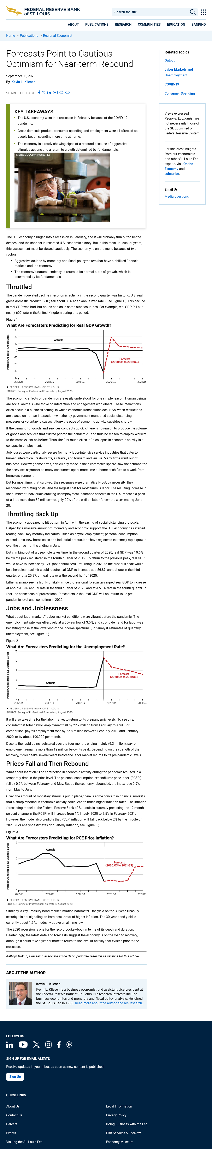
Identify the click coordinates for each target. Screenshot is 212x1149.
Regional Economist (57, 36)
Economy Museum (119, 1142)
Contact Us (14, 1115)
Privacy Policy (116, 1115)
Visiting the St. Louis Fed (24, 1142)
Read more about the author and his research (108, 1003)
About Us (12, 1106)
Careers (11, 1124)
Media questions (177, 196)
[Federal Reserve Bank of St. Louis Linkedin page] (9, 1046)
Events (11, 1133)
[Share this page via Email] (55, 92)
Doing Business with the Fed (126, 1124)
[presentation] (73, 25)
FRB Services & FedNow (123, 1133)
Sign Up (15, 1077)
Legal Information (119, 1106)
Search (193, 12)
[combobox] (150, 12)
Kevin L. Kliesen (23, 82)
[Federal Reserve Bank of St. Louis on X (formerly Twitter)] (36, 1046)
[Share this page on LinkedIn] (49, 92)
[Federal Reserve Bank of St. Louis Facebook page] (59, 1046)
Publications (29, 36)
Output (170, 60)
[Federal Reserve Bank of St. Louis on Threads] (69, 1046)
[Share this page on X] (43, 92)
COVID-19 (172, 84)
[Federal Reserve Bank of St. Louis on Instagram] (48, 1046)
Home (10, 36)
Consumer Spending (180, 93)
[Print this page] (61, 92)
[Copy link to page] (67, 92)
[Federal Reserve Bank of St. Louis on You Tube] (23, 1046)
